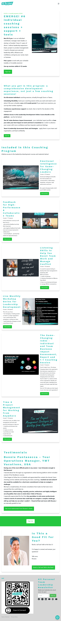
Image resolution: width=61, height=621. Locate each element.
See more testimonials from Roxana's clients (19, 508)
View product (44, 193)
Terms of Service (5, 616)
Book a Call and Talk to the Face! (43, 567)
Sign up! (53, 595)
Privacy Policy (14, 616)
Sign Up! (8, 71)
